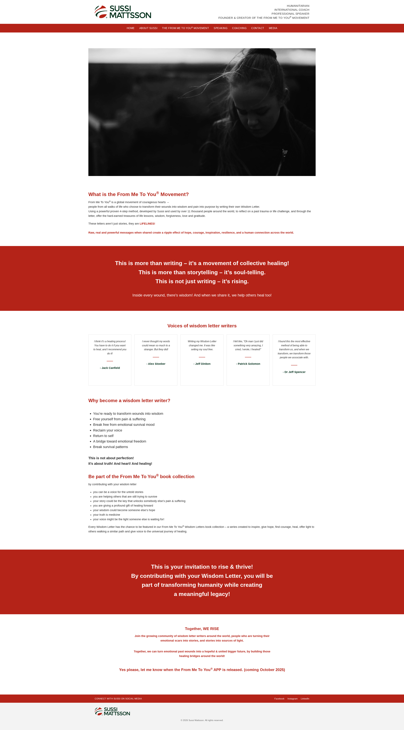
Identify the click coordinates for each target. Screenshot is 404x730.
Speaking (220, 28)
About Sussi (148, 28)
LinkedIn (305, 698)
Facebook (279, 698)
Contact (257, 28)
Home (131, 28)
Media (273, 28)
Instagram (293, 698)
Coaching (239, 28)
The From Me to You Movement (185, 27)
